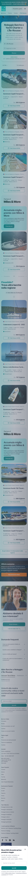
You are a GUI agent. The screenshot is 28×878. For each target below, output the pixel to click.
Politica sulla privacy (10, 873)
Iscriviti (14, 868)
